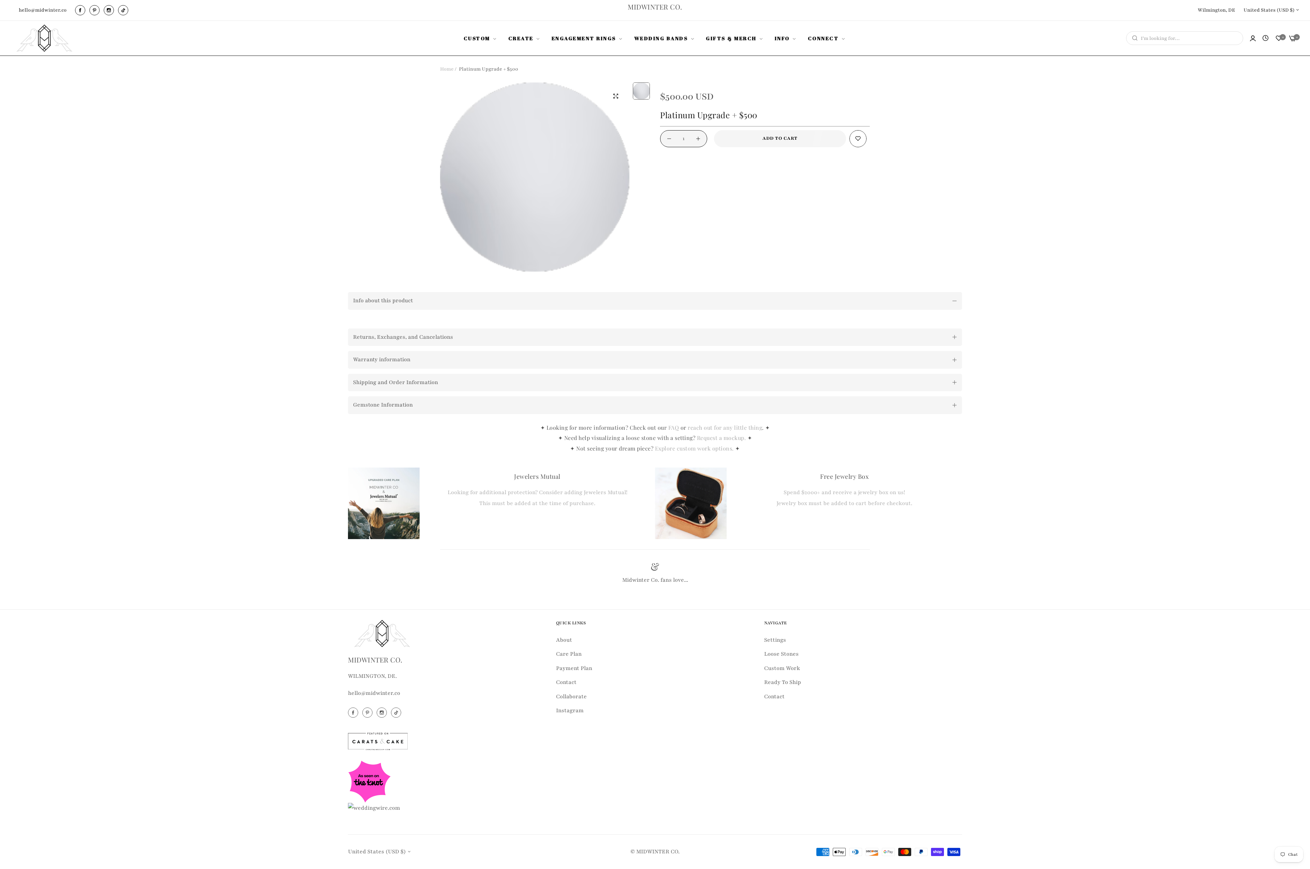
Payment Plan (574, 668)
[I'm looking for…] (1133, 38)
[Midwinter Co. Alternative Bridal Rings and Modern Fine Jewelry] (44, 38)
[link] (480, 38)
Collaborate (571, 696)
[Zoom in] (615, 96)
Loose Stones (781, 654)
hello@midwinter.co (374, 693)
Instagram (570, 710)
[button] (858, 138)
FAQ (673, 427)
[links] (81, 10)
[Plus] (698, 139)
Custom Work (782, 668)
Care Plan (569, 654)
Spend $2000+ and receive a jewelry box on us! (844, 492)
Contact (566, 682)
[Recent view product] (1265, 38)
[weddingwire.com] (374, 808)
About (564, 640)
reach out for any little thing (725, 427)
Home (447, 69)
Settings (775, 640)
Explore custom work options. (695, 448)
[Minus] (669, 139)
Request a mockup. (722, 437)
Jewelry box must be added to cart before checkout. (844, 503)
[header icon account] (1253, 38)
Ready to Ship (782, 682)
